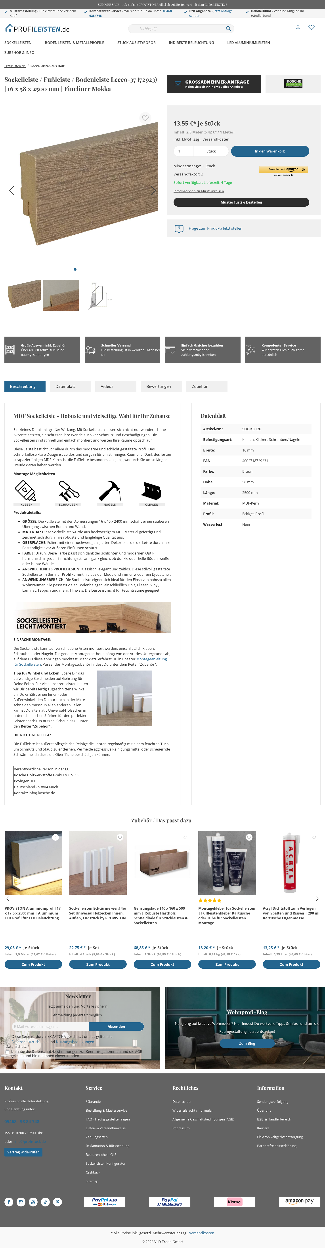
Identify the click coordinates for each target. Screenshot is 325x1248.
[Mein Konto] (298, 28)
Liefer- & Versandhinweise (106, 1128)
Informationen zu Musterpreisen (199, 191)
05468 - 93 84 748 (21, 1121)
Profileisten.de (15, 66)
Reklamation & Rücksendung (107, 1145)
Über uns (264, 1110)
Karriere (263, 1128)
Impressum (181, 1128)
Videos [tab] (107, 386)
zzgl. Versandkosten (211, 139)
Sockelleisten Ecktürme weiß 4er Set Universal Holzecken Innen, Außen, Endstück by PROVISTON (97, 913)
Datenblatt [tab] (65, 386)
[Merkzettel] (311, 28)
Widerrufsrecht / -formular (192, 1110)
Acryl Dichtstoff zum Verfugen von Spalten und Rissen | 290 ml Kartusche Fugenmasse (291, 913)
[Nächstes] (152, 192)
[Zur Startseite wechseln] (37, 27)
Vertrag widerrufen (23, 1152)
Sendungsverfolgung (272, 1101)
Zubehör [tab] (200, 386)
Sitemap (92, 1181)
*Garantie (93, 1101)
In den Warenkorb (270, 151)
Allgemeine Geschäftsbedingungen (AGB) (203, 1119)
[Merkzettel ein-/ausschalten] (145, 118)
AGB (138, 1051)
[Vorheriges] (10, 192)
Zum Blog (247, 1043)
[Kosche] (293, 83)
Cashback (93, 1172)
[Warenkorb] (322, 24)
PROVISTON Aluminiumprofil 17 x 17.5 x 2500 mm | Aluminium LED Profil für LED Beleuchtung (33, 913)
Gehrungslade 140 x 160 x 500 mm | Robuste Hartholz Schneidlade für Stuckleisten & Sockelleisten (161, 915)
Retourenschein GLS (101, 1154)
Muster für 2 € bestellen (241, 202)
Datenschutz (181, 1101)
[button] (283, 171)
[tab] (25, 386)
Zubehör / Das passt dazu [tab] (161, 820)
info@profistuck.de (30, 1141)
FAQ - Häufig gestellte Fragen (108, 1119)
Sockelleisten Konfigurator (106, 1163)
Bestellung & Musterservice (106, 1110)
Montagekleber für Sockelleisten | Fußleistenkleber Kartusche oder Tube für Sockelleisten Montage (226, 915)
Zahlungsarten (97, 1137)
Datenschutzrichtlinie (30, 1041)
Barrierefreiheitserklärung (276, 1145)
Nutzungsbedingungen (75, 1041)
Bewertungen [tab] (158, 386)
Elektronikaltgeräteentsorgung (280, 1137)
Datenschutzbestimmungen (55, 1051)
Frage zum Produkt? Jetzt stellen (215, 228)
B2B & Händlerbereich (274, 1119)
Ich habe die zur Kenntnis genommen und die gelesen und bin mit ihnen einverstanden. (76, 1054)
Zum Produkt (33, 964)
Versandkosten (201, 1233)
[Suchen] (228, 28)
